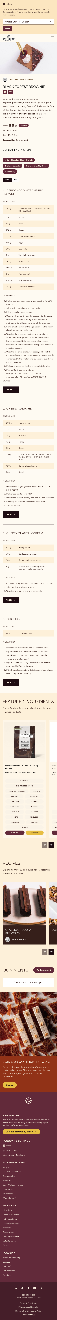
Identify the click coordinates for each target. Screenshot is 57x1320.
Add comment (44, 970)
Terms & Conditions (28, 1303)
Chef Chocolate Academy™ (21, 79)
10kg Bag (36, 791)
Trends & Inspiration (12, 1172)
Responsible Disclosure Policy (28, 1311)
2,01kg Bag (15, 822)
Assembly (11, 172)
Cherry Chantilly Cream (37, 166)
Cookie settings (29, 1315)
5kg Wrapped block (24, 786)
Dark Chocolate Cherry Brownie (19, 160)
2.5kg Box (24, 827)
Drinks (5, 1245)
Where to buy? (9, 1198)
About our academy (11, 1257)
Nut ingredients (10, 1219)
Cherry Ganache (13, 166)
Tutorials (6, 1275)
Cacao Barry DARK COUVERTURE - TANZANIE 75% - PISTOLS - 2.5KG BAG (35, 457)
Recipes (6, 1167)
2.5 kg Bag (34, 796)
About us (7, 1180)
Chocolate (7, 1210)
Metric (7, 180)
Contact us (7, 1189)
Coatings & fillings (11, 1223)
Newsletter (8, 1193)
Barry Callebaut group (13, 1185)
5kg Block (34, 817)
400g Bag (34, 812)
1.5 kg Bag (34, 801)
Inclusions (7, 1228)
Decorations (8, 1232)
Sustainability (9, 1176)
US (15, 180)
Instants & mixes (10, 1241)
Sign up (10, 1085)
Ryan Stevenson (19, 939)
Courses (6, 1262)
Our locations (9, 1270)
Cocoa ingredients (11, 1214)
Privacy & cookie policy (28, 1307)
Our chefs (7, 1266)
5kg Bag (34, 822)
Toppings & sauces (11, 1236)
